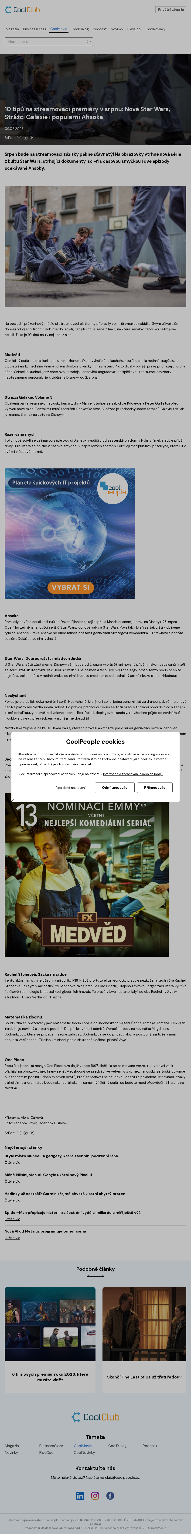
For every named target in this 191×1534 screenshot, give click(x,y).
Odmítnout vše (114, 787)
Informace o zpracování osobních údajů (133, 774)
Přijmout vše (154, 787)
